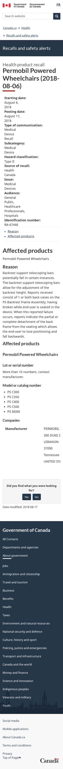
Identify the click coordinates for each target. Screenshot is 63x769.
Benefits (8, 599)
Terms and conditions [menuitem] (17, 745)
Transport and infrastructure (22, 656)
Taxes (6, 615)
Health (25, 28)
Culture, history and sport (20, 640)
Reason (13, 231)
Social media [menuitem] (11, 721)
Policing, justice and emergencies (25, 648)
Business (8, 590)
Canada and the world (17, 664)
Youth (6, 705)
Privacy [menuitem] (7, 754)
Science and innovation (18, 681)
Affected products (21, 236)
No (36, 497)
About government (15, 555)
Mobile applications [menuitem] (16, 729)
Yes (26, 497)
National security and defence (22, 632)
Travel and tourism (15, 582)
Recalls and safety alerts (22, 35)
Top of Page (10, 758)
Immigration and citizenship (21, 574)
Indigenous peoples (16, 689)
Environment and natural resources (26, 623)
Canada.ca (10, 28)
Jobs (5, 566)
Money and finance (15, 673)
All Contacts (10, 539)
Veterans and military (17, 697)
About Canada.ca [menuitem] (14, 737)
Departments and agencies (20, 547)
